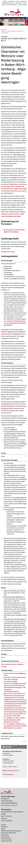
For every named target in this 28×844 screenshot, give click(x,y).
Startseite (11, 1)
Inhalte (5, 1)
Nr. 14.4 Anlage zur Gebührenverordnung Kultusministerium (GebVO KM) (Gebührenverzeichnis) (15, 726)
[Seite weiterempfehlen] (26, 741)
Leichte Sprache (22, 4)
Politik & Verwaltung (11, 31)
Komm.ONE (12, 833)
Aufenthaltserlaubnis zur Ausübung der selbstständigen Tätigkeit (15, 323)
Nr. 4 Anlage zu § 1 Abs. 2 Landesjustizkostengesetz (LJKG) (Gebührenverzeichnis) (14, 720)
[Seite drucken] (24, 741)
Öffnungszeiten (9, 774)
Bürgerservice (20, 31)
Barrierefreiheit (11, 4)
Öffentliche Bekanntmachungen (11, 831)
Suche (17, 1)
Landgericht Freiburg (8, 252)
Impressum (18, 3)
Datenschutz (5, 837)
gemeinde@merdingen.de (12, 770)
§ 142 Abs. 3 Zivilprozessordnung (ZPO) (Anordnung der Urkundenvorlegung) (14, 679)
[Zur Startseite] (14, 11)
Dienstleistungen (5, 32)
